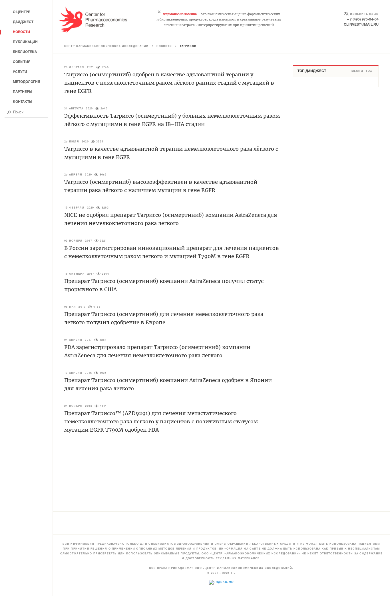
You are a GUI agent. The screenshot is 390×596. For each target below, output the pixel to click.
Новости (164, 46)
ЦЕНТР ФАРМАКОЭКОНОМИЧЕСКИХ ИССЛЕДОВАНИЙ (106, 46)
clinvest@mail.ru (361, 24)
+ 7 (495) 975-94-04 (363, 19)
